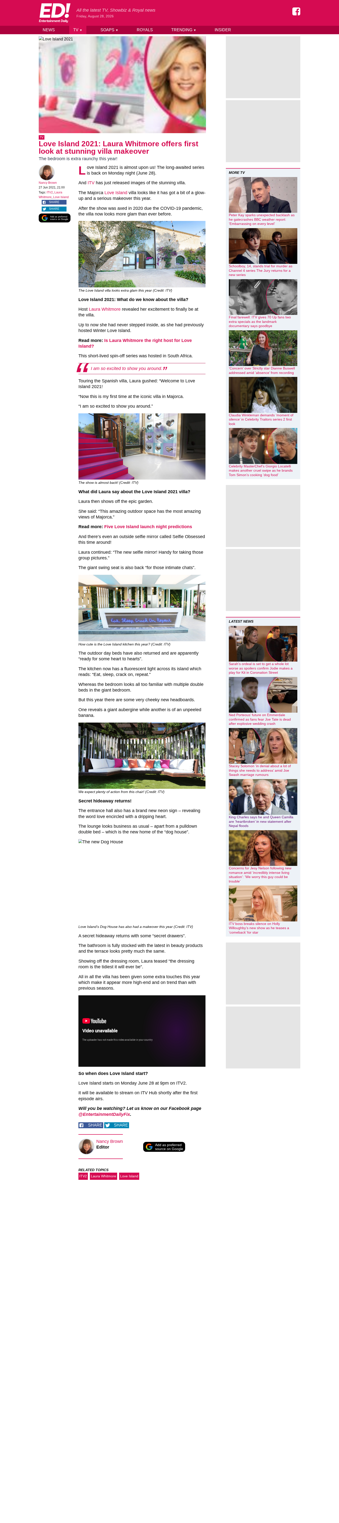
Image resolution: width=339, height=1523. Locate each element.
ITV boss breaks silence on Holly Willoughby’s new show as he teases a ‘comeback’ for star (259, 928)
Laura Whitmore (105, 309)
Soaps (109, 30)
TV (77, 30)
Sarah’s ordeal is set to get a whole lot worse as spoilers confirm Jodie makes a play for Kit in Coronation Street (261, 668)
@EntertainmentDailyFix (104, 1114)
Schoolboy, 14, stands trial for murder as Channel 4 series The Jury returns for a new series (260, 270)
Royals (145, 30)
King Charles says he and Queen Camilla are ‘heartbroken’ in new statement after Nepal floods (261, 821)
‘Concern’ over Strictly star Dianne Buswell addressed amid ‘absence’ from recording (262, 370)
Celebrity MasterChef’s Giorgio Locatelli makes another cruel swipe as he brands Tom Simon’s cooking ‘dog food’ (261, 470)
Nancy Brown (48, 182)
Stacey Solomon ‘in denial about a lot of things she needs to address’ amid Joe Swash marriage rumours (260, 770)
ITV (91, 182)
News (49, 30)
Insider (223, 30)
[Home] (54, 13)
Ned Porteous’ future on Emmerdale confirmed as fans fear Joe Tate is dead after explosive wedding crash (260, 719)
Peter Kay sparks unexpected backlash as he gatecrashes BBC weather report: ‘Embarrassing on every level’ (262, 219)
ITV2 (50, 192)
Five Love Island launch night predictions (148, 526)
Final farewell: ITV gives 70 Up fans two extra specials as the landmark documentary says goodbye (260, 321)
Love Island (61, 197)
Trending (183, 30)
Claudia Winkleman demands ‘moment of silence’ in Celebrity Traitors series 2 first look (261, 419)
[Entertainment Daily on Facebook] (296, 11)
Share (54, 202)
